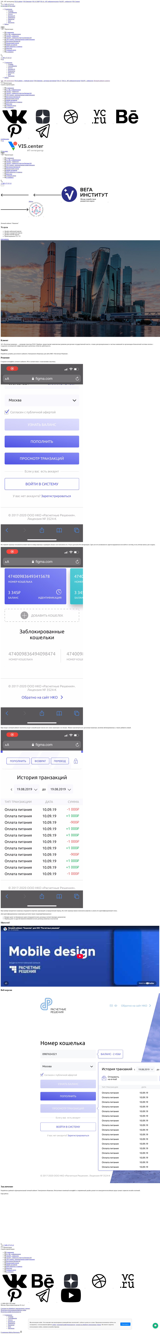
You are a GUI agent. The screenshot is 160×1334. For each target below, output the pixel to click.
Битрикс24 (11, 16)
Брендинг (9, 48)
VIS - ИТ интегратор (7, 81)
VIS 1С (59, 81)
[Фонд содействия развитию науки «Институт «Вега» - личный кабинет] (85, 201)
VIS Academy (18, 1)
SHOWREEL (5, 239)
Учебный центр (11, 50)
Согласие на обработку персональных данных (15, 1308)
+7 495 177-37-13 (8, 4)
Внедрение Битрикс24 (13, 41)
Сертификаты (12, 12)
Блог (9, 21)
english (3, 139)
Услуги (10, 14)
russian (7, 139)
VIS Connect (76, 1)
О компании (8, 9)
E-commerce (10, 52)
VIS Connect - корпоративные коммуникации (20, 39)
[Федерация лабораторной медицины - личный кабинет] (29, 216)
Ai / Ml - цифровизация (13, 34)
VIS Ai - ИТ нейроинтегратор (49, 1)
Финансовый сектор (12, 43)
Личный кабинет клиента (102, 81)
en (3, 59)
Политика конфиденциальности (11, 1312)
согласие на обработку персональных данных (88, 1324)
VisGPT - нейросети (65, 1)
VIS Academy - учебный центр (23, 81)
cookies (54, 1324)
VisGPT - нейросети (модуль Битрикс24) (19, 37)
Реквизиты (11, 17)
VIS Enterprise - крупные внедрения (45, 81)
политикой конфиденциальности (66, 1324)
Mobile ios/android (11, 45)
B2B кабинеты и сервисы (14, 46)
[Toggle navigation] (2, 185)
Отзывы (10, 11)
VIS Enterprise (27, 1)
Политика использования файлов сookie (13, 1310)
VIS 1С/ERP (36, 1)
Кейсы (6, 24)
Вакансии (11, 19)
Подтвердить (125, 1324)
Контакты (11, 22)
